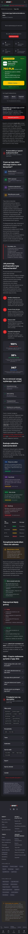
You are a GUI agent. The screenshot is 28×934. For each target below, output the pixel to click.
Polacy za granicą (6, 839)
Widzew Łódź (15, 886)
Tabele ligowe (18, 823)
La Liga (15, 713)
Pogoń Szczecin (6, 886)
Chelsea (12, 894)
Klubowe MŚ (16, 723)
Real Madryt (5, 894)
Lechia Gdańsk (14, 892)
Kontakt (19, 927)
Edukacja (4, 859)
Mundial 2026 (8, 723)
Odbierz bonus (12, 83)
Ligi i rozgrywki (18, 831)
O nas (1, 927)
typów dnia (17, 123)
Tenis (3, 824)
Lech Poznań (5, 884)
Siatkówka (4, 827)
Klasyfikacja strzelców (20, 826)
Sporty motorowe (6, 829)
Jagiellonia (16, 889)
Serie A (20, 713)
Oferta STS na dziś (19, 852)
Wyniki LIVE (17, 821)
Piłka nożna (4, 822)
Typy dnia (17, 847)
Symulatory (4, 856)
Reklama (25, 927)
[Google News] (17, 809)
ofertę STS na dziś (8, 434)
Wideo (3, 837)
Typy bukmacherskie (20, 850)
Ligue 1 (13, 716)
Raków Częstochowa (7, 889)
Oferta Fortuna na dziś (20, 855)
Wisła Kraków (6, 881)
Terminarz (17, 828)
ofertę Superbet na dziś (15, 436)
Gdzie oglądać (5, 847)
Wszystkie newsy (6, 819)
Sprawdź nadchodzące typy (17, 5)
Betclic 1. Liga (16, 720)
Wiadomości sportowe (6, 9)
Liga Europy (7, 718)
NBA (6, 731)
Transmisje (4, 845)
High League (19, 752)
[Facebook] (13, 809)
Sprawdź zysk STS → (13, 117)
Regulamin (6, 927)
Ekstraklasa (7, 711)
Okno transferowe (6, 842)
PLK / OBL (11, 731)
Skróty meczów (6, 850)
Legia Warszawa (14, 881)
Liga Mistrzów (8, 713)
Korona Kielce (6, 892)
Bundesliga (7, 716)
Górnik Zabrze (14, 884)
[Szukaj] (24, 2)
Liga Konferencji (16, 718)
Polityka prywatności (13, 927)
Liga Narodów (8, 720)
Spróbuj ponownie (14, 36)
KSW (13, 752)
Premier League (15, 711)
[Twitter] (10, 809)
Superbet (17, 857)
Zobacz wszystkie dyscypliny (13, 777)
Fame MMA (7, 752)
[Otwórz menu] (2, 2)
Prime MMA (7, 755)
